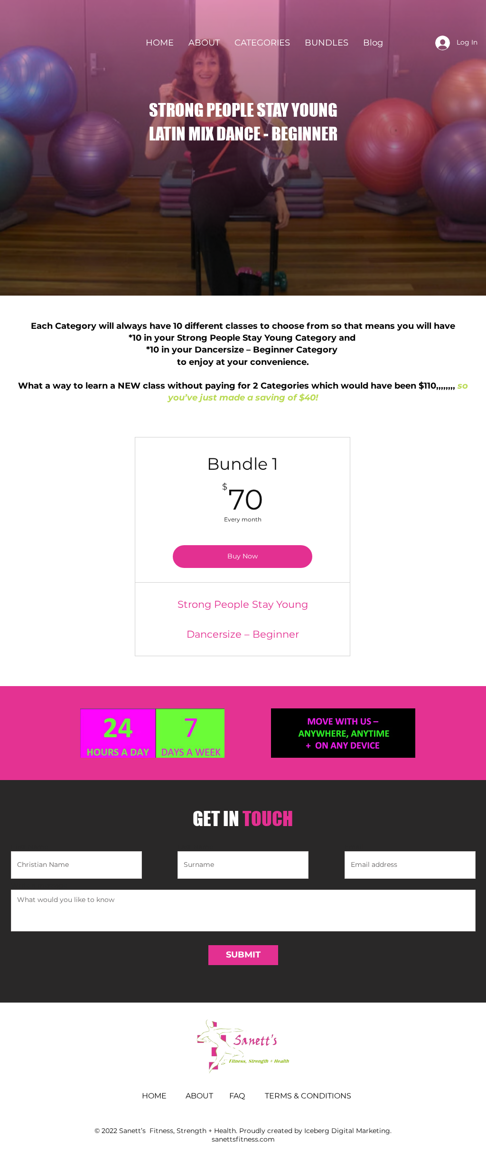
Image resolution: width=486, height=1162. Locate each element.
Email (354, 847)
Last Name (195, 847)
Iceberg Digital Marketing (347, 1130)
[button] (262, 43)
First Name (29, 847)
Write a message (39, 885)
